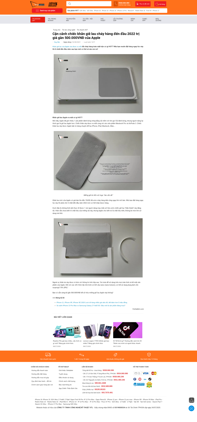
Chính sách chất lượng (67, 381)
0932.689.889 (106, 386)
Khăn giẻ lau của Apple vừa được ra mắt (67, 46)
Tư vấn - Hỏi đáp (88, 19)
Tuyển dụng (63, 374)
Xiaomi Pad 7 (157, 402)
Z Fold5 (123, 402)
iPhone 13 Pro (122, 10)
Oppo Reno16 (101, 399)
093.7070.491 (107, 393)
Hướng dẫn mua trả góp (40, 377)
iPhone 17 (156, 10)
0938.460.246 (118, 377)
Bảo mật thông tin (65, 385)
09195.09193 (100, 389)
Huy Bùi (57, 42)
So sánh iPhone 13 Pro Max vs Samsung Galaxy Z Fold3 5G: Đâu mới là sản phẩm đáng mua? (91, 305)
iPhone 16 (97, 10)
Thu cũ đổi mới (144, 4)
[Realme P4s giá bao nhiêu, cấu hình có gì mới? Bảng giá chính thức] (67, 330)
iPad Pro (159, 399)
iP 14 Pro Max (95, 402)
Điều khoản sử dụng (66, 377)
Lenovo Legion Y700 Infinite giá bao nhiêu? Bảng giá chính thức (96, 342)
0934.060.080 (122, 373)
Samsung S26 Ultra (70, 404)
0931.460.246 (119, 380)
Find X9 (148, 10)
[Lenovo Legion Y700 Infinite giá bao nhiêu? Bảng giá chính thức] (97, 330)
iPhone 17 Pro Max (55, 404)
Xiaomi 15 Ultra (40, 404)
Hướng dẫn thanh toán (39, 370)
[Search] (69, 3)
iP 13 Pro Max (83, 402)
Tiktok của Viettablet (150, 379)
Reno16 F (131, 10)
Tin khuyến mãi (70, 19)
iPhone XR (137, 399)
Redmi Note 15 (140, 10)
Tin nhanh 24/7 (36, 19)
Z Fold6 (61, 399)
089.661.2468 (100, 383)
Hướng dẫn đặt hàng (39, 374)
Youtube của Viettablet (140, 379)
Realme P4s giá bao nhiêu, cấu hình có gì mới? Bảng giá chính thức (67, 342)
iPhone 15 (105, 10)
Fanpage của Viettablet (135, 379)
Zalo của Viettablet (145, 379)
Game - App (145, 19)
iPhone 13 (72, 402)
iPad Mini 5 (64, 402)
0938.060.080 (124, 4)
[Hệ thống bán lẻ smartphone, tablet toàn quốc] (38, 4)
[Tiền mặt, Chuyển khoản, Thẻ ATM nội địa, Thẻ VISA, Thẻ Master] (145, 373)
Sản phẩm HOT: (73, 10)
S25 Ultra (90, 10)
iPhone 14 (113, 10)
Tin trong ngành (52, 19)
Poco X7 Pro (105, 402)
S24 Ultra (54, 399)
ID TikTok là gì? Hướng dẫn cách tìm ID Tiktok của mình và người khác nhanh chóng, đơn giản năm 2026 (127, 342)
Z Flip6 (67, 399)
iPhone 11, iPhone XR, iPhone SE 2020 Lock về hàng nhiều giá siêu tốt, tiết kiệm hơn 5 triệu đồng (92, 302)
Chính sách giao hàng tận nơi (42, 385)
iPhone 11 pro (112, 399)
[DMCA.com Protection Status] (148, 384)
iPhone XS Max (148, 399)
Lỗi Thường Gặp (118, 19)
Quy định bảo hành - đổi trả (41, 381)
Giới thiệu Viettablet (66, 370)
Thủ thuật (102, 19)
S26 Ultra (82, 10)
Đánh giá (133, 19)
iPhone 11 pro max (125, 399)
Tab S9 (136, 402)
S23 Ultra (115, 402)
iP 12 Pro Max (89, 399)
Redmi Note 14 (40, 402)
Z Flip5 (129, 402)
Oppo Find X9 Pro (76, 399)
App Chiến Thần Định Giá (68, 388)
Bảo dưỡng (158, 19)
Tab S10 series (145, 402)
